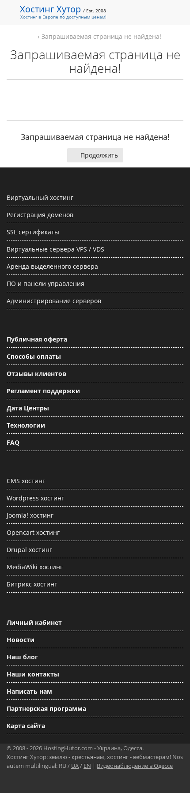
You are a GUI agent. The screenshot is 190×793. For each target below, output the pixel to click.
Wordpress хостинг (35, 498)
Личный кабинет (34, 622)
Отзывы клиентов (36, 373)
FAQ (13, 442)
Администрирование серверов (54, 301)
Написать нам (29, 691)
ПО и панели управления (45, 283)
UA (75, 766)
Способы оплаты (34, 356)
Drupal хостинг (29, 549)
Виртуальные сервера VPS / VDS (55, 249)
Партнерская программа (46, 708)
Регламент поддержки (43, 391)
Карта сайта (26, 726)
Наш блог (22, 657)
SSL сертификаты (33, 232)
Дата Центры (28, 408)
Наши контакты (33, 674)
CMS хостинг (26, 481)
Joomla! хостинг (30, 515)
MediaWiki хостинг (35, 567)
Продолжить (99, 155)
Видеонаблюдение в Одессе (135, 766)
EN (87, 766)
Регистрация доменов (40, 214)
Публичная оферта (37, 339)
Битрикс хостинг (32, 584)
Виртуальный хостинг (40, 197)
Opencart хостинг (33, 532)
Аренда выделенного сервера (52, 266)
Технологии (26, 425)
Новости (20, 639)
